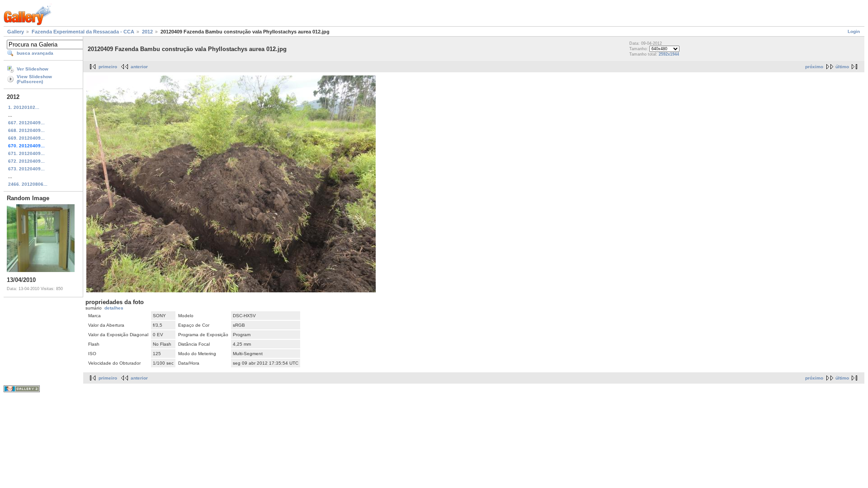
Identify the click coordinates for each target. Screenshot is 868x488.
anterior (139, 66)
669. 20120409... (26, 138)
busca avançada (35, 53)
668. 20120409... (26, 130)
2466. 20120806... (27, 184)
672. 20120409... (26, 161)
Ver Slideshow (32, 68)
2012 (147, 31)
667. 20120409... (26, 122)
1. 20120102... (23, 107)
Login (854, 31)
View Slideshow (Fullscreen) (34, 79)
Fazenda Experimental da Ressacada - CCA (83, 31)
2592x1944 (669, 54)
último (842, 66)
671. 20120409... (26, 153)
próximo (814, 66)
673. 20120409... (26, 168)
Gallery (15, 31)
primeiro (108, 66)
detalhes (113, 307)
